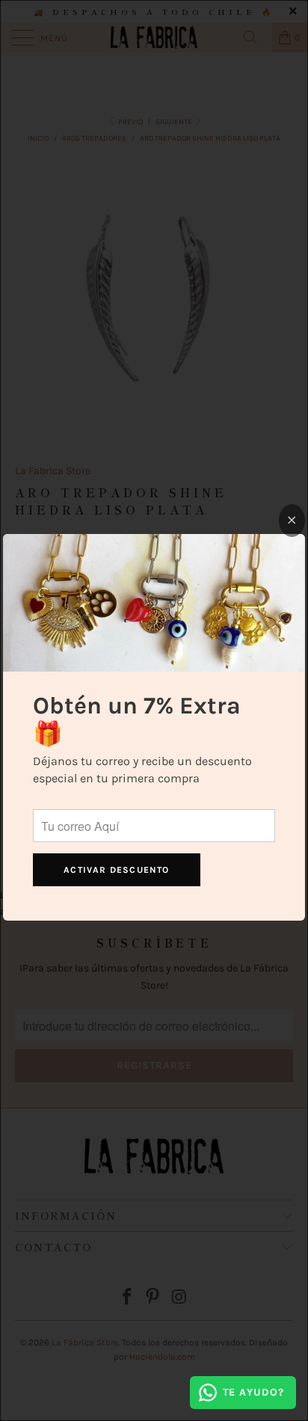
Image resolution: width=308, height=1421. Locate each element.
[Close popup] (292, 520)
